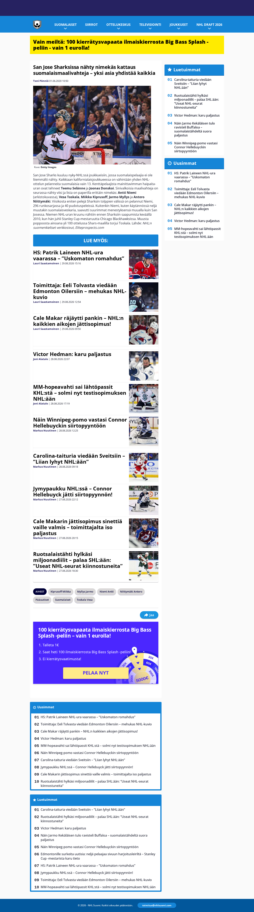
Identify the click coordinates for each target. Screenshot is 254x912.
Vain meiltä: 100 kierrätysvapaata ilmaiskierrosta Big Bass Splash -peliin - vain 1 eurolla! (120, 44)
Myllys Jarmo (85, 591)
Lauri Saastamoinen (46, 263)
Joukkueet (179, 24)
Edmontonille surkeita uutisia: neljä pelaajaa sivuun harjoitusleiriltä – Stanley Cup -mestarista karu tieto (98, 856)
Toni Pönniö (41, 81)
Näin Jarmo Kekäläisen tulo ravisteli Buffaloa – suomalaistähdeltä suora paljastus (94, 837)
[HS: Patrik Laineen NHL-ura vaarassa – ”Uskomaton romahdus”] (143, 264)
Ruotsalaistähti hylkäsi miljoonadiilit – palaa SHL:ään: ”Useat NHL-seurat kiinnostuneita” (78, 559)
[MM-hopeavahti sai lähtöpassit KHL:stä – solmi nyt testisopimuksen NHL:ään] (143, 398)
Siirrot (91, 24)
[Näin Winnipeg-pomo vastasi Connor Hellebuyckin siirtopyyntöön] (143, 431)
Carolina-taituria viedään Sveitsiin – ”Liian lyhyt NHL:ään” (79, 458)
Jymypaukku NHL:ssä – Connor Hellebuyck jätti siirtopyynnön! (72, 491)
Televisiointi (150, 24)
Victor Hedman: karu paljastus (72, 354)
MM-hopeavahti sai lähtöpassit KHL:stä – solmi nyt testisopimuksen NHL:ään (79, 392)
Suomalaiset (65, 24)
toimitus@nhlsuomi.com (156, 905)
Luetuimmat (47, 799)
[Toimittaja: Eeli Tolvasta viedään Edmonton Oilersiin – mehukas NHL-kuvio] (143, 297)
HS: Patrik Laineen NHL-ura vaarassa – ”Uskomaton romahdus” (78, 255)
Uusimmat (45, 707)
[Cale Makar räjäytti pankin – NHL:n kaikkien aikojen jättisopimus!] (143, 330)
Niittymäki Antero (131, 591)
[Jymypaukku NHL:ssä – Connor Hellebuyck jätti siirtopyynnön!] (143, 500)
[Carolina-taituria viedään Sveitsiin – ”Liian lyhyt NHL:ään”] (143, 467)
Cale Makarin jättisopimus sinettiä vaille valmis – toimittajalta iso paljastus (77, 527)
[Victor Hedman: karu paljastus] (143, 366)
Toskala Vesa (85, 599)
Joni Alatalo (40, 359)
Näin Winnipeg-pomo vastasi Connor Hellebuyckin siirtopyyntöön (80, 422)
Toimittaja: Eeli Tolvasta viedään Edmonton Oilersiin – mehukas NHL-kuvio (79, 291)
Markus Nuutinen (44, 430)
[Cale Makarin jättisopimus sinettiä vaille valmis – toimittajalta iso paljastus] (143, 533)
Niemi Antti (107, 591)
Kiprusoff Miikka (61, 591)
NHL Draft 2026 (209, 24)
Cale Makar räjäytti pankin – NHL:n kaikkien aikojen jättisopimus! (78, 320)
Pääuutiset (42, 599)
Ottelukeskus (118, 24)
